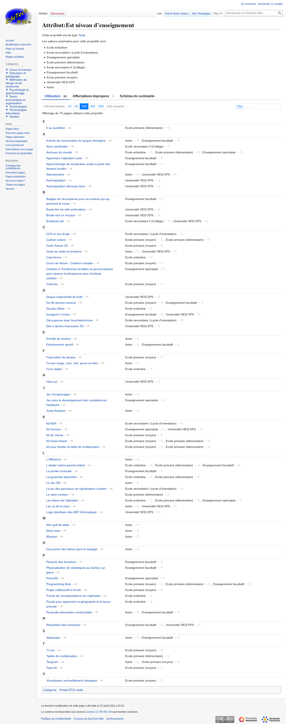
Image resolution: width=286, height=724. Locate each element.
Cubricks (52, 284)
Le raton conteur (57, 494)
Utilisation (56, 96)
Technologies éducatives (16, 111)
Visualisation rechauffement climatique (71, 680)
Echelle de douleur (58, 338)
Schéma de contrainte (137, 96)
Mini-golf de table (57, 525)
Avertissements (115, 718)
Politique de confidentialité (56, 718)
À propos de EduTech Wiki (89, 718)
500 (101, 106)
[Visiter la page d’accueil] (18, 16)
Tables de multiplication (61, 656)
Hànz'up (51, 381)
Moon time (53, 530)
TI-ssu (50, 650)
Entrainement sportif (59, 344)
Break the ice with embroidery (66, 209)
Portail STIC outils (71, 690)
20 (69, 106)
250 (92, 106)
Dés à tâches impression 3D (65, 326)
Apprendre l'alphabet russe (64, 158)
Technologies (18, 106)
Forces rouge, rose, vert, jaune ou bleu (72, 363)
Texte (81, 35)
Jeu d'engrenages (58, 394)
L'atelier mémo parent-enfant (65, 465)
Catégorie (49, 690)
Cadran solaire (56, 239)
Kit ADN (51, 423)
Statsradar (53, 637)
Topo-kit (51, 667)
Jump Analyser (56, 410)
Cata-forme (53, 257)
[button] (218, 12)
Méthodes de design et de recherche (16, 83)
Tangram (52, 662)
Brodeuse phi (55, 221)
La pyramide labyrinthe (61, 477)
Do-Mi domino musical (61, 302)
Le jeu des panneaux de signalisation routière (76, 488)
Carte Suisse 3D (57, 245)
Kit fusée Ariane (56, 441)
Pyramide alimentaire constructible (69, 612)
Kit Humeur (53, 429)
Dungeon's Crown (58, 314)
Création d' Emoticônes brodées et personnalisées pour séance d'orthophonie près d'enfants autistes (79, 273)
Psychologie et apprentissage (17, 91)
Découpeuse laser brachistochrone (69, 320)
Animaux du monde (59, 152)
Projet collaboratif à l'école (63, 590)
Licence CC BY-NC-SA (99, 711)
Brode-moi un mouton (60, 215)
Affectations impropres (93, 96)
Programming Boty (58, 584)
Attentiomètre (55, 174)
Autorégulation (56, 180)
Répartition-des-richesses (63, 625)
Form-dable (54, 369)
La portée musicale (59, 471)
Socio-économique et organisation (15, 100)
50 (76, 106)
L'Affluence (53, 459)
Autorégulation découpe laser (65, 186)
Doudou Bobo (55, 308)
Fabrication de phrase (60, 357)
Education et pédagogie (16, 74)
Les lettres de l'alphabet (62, 500)
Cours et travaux (20, 69)
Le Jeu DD (53, 482)
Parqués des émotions (61, 562)
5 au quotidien (55, 127)
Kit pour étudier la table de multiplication (72, 446)
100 (84, 106)
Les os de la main (58, 506)
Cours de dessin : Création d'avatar (69, 263)
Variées (14, 116)
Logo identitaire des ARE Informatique (71, 512)
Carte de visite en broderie (63, 251)
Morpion (51, 536)
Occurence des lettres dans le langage (71, 549)
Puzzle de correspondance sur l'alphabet (73, 595)
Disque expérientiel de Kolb (64, 297)
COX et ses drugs (58, 234)
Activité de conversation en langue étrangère (76, 140)
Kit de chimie (54, 435)
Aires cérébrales (57, 146)
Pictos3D (52, 578)
